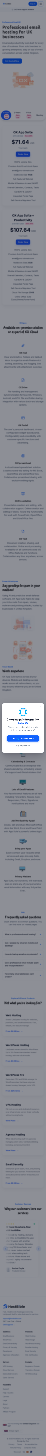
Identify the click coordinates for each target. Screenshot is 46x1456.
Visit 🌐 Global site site (23, 738)
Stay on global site (23, 745)
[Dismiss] (40, 707)
